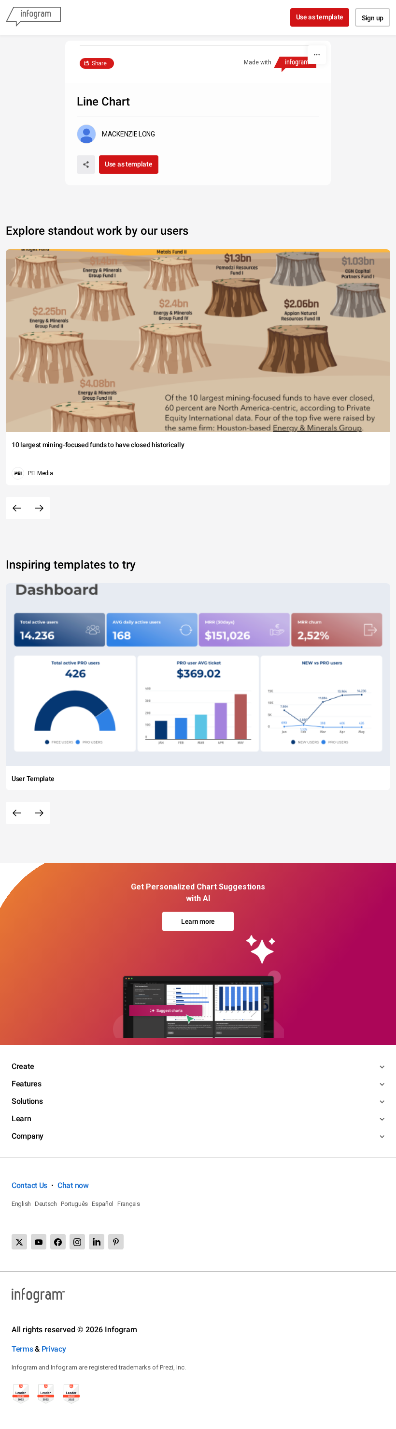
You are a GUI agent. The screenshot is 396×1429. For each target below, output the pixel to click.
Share (99, 63)
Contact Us (29, 1185)
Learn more (198, 921)
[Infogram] (33, 17)
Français (128, 1203)
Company (27, 1136)
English (21, 1203)
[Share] (86, 164)
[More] (317, 54)
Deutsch (46, 1203)
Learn (21, 1118)
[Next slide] (39, 508)
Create (23, 1066)
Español (102, 1203)
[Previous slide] (17, 508)
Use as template (320, 17)
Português (74, 1203)
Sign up (372, 18)
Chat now (73, 1185)
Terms (22, 1349)
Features (27, 1083)
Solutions (27, 1101)
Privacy (54, 1349)
